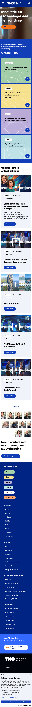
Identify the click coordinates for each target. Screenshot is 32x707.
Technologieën (9, 587)
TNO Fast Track (9, 616)
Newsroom (7, 505)
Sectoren (9, 492)
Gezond (8, 477)
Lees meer (11, 224)
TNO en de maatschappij (12, 562)
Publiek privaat (9, 612)
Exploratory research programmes (15, 591)
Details (3, 697)
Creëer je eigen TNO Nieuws (16, 647)
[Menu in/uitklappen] (3, 3)
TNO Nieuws (9, 536)
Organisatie (8, 546)
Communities (9, 566)
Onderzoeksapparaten (12, 583)
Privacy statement (10, 672)
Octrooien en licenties (12, 595)
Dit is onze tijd (8, 27)
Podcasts (8, 525)
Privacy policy (13, 697)
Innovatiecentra (10, 624)
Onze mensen (9, 558)
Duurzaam (9, 472)
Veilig (8, 482)
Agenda (7, 513)
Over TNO (7, 542)
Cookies (7, 667)
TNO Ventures (9, 620)
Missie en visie (9, 550)
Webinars (8, 517)
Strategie (8, 554)
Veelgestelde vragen (11, 570)
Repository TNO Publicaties (13, 599)
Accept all (8, 702)
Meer (15, 406)
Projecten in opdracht (11, 609)
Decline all (24, 702)
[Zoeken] (29, 3)
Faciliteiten (8, 579)
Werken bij (9, 497)
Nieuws (7, 509)
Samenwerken (8, 604)
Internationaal (9, 628)
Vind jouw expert (9, 456)
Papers (7, 529)
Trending (8, 533)
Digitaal (8, 487)
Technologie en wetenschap (13, 575)
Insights (7, 521)
